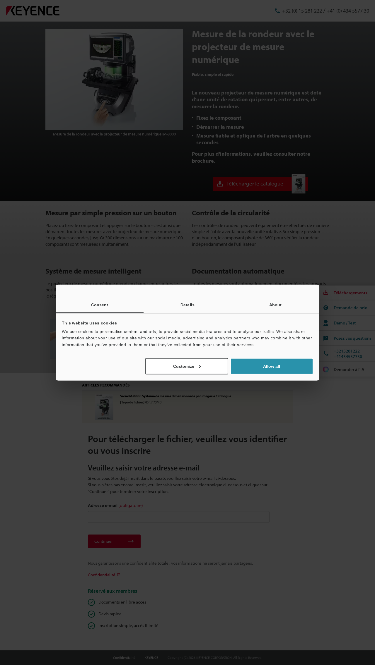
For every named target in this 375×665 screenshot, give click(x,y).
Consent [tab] (99, 304)
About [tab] (275, 304)
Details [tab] (187, 304)
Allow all (271, 366)
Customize (183, 366)
